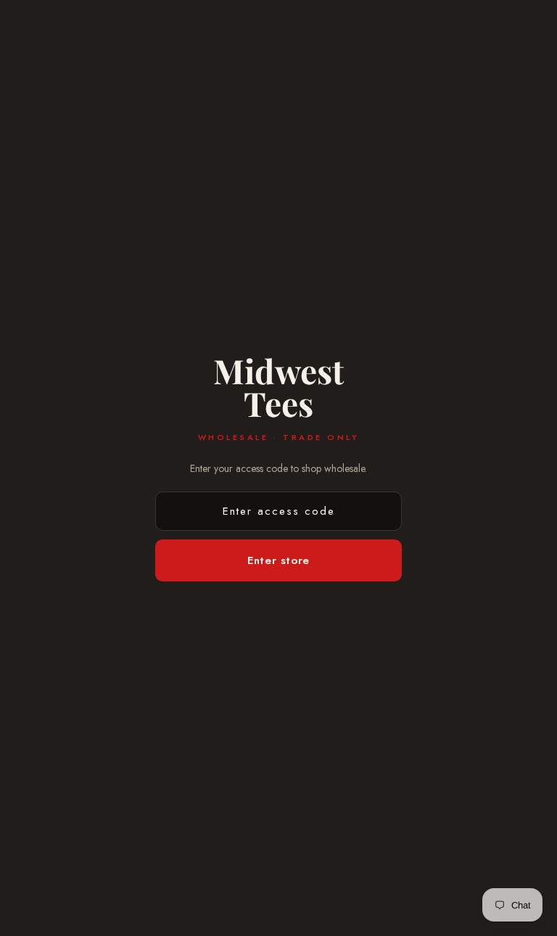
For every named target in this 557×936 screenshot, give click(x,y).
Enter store (278, 560)
